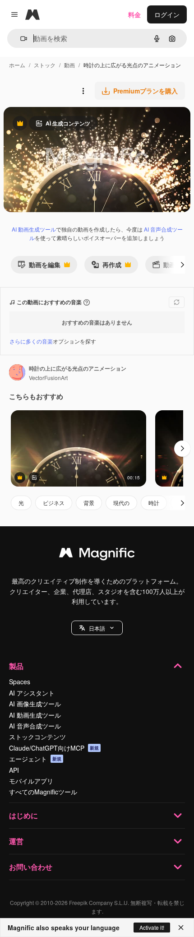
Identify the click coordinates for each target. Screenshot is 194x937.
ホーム (17, 65)
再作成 (106, 266)
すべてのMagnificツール (43, 791)
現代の (121, 502)
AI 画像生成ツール (35, 703)
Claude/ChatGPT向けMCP (54, 747)
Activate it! (151, 927)
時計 (153, 502)
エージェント (35, 758)
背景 (88, 502)
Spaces (19, 681)
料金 (134, 14)
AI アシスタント (32, 692)
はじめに (23, 815)
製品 (16, 666)
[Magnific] (97, 554)
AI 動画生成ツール (34, 229)
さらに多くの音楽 (31, 341)
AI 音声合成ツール (35, 725)
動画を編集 (39, 266)
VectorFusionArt (48, 377)
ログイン (167, 14)
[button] (97, 628)
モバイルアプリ (31, 780)
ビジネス (54, 502)
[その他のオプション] (83, 91)
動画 (69, 65)
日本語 (97, 628)
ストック (44, 65)
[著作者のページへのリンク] (17, 373)
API (14, 770)
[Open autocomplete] (20, 38)
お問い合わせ (30, 867)
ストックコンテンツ (37, 736)
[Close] (181, 927)
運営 (16, 841)
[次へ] (182, 264)
